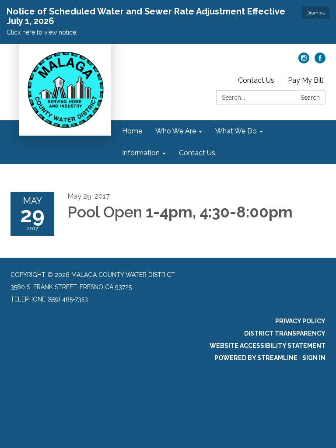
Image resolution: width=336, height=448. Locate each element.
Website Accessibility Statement (268, 345)
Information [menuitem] (141, 153)
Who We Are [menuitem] (175, 131)
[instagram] (303, 61)
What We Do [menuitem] (236, 131)
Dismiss (315, 13)
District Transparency (285, 333)
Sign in (314, 357)
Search (310, 97)
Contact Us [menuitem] (197, 153)
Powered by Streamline (256, 357)
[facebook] (320, 61)
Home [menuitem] (132, 131)
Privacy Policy (300, 321)
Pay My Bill (305, 80)
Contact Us (256, 80)
